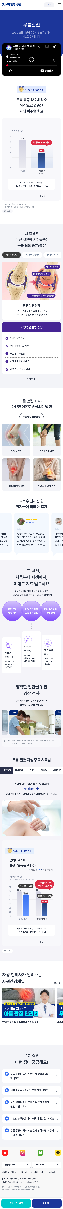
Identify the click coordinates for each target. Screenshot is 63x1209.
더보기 (55, 983)
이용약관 (23, 1172)
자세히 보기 (30, 378)
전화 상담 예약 (16, 1203)
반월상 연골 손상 (32, 255)
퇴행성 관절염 (11, 255)
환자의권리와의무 (38, 1172)
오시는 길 (52, 1172)
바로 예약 (46, 1203)
